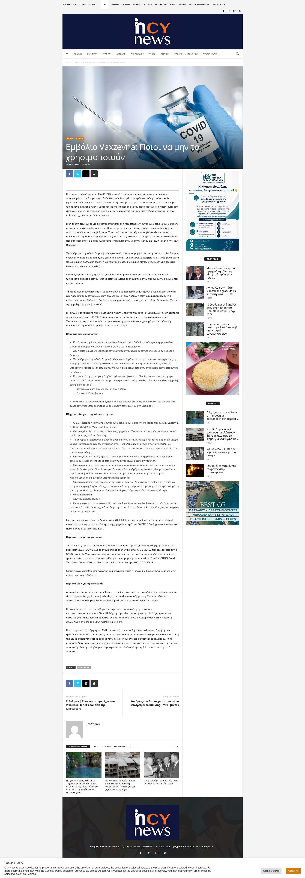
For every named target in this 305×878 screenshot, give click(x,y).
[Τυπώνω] (94, 173)
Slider (77, 62)
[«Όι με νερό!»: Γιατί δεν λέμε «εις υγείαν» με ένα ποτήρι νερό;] (161, 765)
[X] (240, 11)
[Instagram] (229, 11)
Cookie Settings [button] (271, 871)
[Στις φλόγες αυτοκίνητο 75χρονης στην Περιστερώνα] (195, 470)
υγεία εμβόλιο (84, 667)
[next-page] (177, 746)
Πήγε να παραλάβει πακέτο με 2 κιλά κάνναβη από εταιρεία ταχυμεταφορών (222, 328)
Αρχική (68, 62)
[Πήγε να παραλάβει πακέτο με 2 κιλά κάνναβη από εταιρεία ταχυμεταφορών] (195, 329)
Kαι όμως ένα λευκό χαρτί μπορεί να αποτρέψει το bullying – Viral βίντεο (154, 703)
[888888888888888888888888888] (212, 211)
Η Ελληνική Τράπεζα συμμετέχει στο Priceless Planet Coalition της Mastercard (90, 704)
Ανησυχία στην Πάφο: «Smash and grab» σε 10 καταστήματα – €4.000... (221, 291)
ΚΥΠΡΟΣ (137, 4)
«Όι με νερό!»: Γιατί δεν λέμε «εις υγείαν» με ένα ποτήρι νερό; (161, 782)
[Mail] (234, 11)
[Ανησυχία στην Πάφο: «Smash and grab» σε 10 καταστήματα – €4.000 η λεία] (195, 292)
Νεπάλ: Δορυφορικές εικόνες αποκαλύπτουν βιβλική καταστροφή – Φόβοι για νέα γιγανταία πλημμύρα (120, 785)
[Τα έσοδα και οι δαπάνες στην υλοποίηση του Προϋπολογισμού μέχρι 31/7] (195, 309)
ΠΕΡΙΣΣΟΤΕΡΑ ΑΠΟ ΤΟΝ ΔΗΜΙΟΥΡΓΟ (110, 746)
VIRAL (173, 4)
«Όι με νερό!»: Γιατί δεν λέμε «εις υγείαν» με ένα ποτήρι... (221, 452)
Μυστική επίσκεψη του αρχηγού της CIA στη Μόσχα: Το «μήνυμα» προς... (221, 272)
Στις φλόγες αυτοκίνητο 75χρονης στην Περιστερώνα (221, 469)
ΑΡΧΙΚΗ (115, 4)
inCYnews (74, 164)
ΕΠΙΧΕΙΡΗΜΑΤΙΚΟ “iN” (199, 4)
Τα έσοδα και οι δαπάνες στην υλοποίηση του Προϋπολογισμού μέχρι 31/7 (221, 309)
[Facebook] (224, 11)
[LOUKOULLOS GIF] (212, 368)
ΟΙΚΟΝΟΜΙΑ (161, 4)
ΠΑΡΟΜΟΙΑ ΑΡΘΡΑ (78, 746)
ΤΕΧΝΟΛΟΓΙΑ (219, 4)
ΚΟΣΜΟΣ (148, 4)
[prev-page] (173, 746)
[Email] (85, 173)
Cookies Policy (53, 870)
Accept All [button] (293, 871)
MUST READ (212, 259)
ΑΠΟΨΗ (182, 4)
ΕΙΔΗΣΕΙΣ (125, 4)
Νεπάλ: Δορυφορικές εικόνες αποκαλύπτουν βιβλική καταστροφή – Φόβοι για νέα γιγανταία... (223, 433)
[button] (237, 54)
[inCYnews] (152, 31)
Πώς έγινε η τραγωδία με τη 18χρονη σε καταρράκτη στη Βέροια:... (223, 415)
